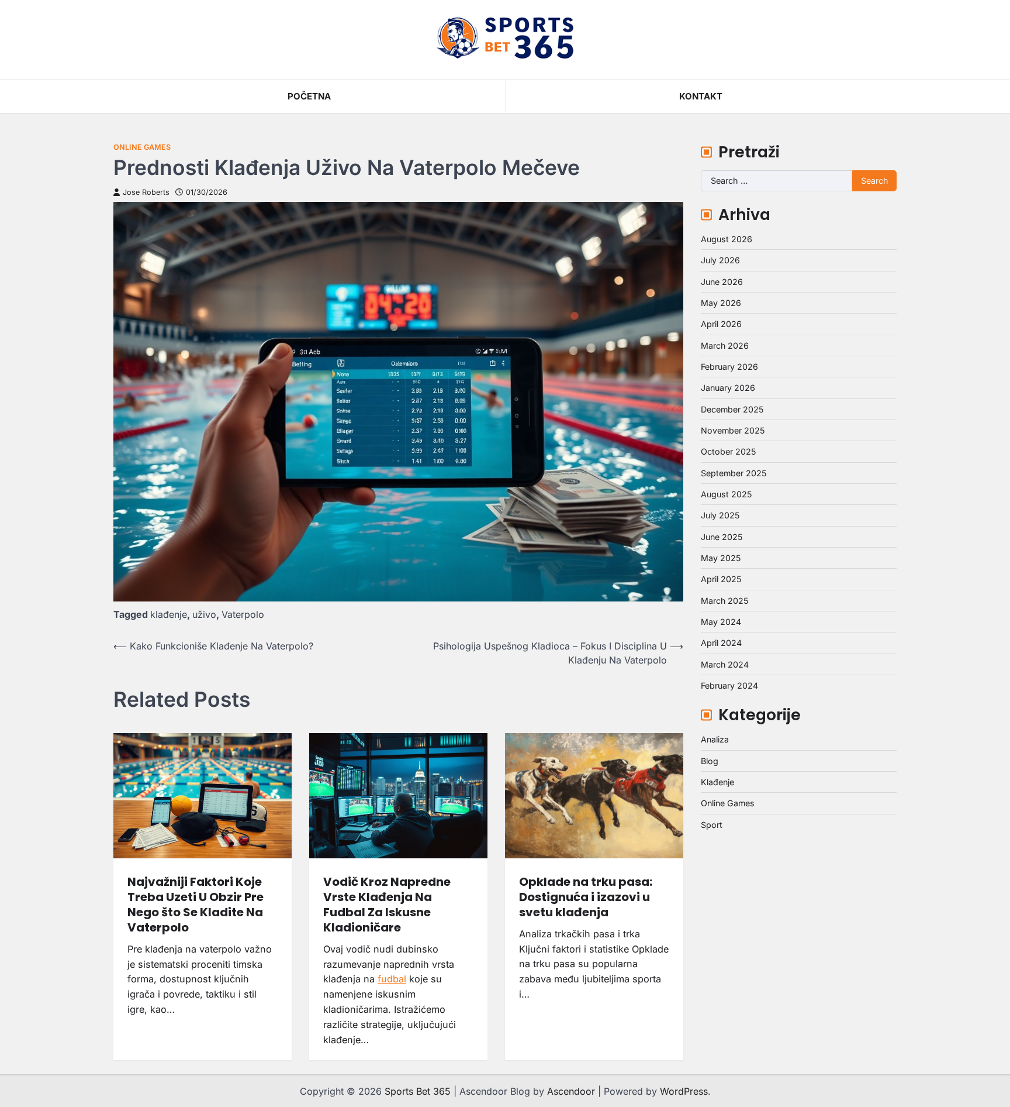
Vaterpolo (243, 614)
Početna (309, 96)
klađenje (168, 614)
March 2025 (724, 601)
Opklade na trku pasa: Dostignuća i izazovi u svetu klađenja (585, 897)
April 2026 (721, 324)
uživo (204, 614)
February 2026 (729, 367)
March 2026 (725, 345)
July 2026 (720, 260)
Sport (711, 825)
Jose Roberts (146, 192)
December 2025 (732, 409)
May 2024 (721, 622)
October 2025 (728, 451)
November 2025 (733, 430)
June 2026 (722, 282)
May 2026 (721, 303)
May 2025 (721, 558)
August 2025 (726, 494)
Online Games (142, 147)
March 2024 (725, 664)
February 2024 (729, 685)
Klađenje (717, 782)
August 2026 (726, 239)
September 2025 (733, 473)
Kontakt (700, 96)
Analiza (715, 739)
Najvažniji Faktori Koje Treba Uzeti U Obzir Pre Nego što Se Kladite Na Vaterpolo (195, 905)
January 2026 (728, 388)
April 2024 (721, 643)
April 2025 (721, 579)
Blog (709, 761)
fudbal (392, 979)
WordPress (684, 1091)
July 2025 (720, 515)
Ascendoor (571, 1091)
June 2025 (721, 537)
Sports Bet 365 (418, 1091)
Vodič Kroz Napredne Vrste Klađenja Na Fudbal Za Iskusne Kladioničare (387, 905)
